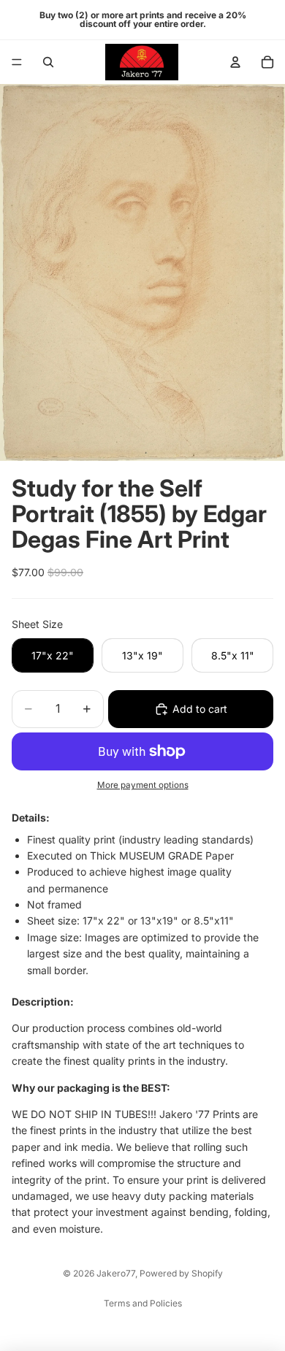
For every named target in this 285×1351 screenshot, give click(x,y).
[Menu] (17, 62)
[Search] (48, 62)
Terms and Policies (143, 1303)
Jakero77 (115, 1273)
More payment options (143, 785)
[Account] (235, 62)
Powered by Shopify (181, 1273)
